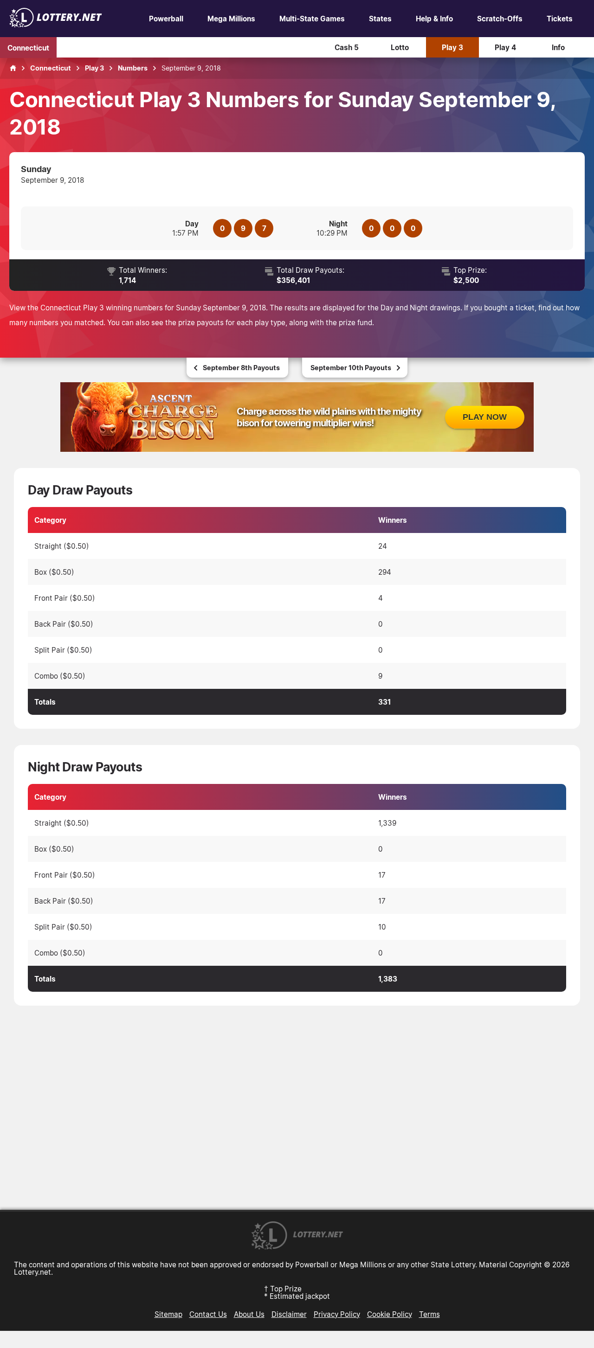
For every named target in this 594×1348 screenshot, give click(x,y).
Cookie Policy (389, 1314)
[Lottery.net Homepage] (13, 68)
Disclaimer (289, 1314)
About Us (249, 1314)
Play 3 (452, 47)
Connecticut (28, 47)
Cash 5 (347, 47)
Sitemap (168, 1314)
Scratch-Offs (500, 18)
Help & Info (434, 18)
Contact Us (208, 1314)
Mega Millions (231, 18)
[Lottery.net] (55, 24)
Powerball (166, 18)
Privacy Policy (337, 1314)
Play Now (485, 417)
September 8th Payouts (241, 367)
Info (558, 47)
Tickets (560, 18)
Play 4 (505, 47)
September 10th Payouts (350, 367)
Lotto (400, 47)
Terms (429, 1314)
